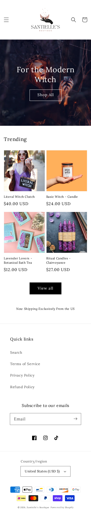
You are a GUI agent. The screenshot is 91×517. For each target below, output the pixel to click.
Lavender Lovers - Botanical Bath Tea (18, 260)
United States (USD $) (42, 471)
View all (45, 288)
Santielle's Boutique (38, 507)
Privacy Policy (22, 375)
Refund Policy (22, 387)
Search (16, 352)
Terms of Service (25, 364)
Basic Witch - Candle (62, 197)
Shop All (45, 94)
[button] (6, 19)
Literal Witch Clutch (19, 197)
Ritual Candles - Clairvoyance (58, 260)
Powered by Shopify (62, 507)
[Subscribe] (75, 418)
